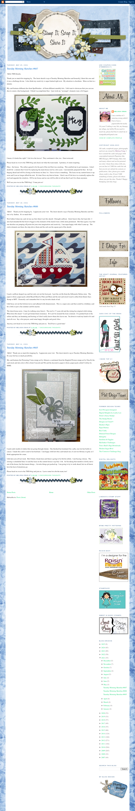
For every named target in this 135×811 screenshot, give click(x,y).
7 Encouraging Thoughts (50, 327)
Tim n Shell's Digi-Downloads (109, 445)
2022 (103, 654)
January (106, 709)
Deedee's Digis (104, 424)
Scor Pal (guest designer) (108, 410)
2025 (103, 644)
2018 (103, 720)
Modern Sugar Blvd (106, 448)
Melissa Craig (120, 111)
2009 (103, 750)
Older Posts (91, 492)
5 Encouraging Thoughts (50, 186)
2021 (103, 658)
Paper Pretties (104, 427)
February (106, 705)
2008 (103, 754)
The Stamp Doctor (105, 418)
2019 (103, 716)
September (107, 671)
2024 (103, 647)
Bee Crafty (103, 430)
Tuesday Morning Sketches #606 (22, 206)
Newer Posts (11, 492)
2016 (103, 727)
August (106, 674)
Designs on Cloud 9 (106, 421)
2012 (103, 740)
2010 (103, 747)
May (105, 684)
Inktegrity (102, 436)
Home (51, 492)
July (105, 677)
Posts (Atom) (21, 497)
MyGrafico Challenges (107, 442)
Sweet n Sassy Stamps (107, 415)
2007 (103, 757)
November (107, 664)
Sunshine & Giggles (106, 439)
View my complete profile (110, 138)
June (105, 681)
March (105, 702)
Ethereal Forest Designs (107, 433)
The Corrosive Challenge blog (110, 451)
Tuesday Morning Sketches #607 (22, 68)
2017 (103, 723)
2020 (103, 713)
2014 (103, 733)
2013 (103, 737)
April (105, 698)
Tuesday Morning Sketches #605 (22, 347)
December (107, 660)
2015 (103, 730)
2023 (103, 651)
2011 (103, 744)
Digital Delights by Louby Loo (110, 413)
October (106, 667)
